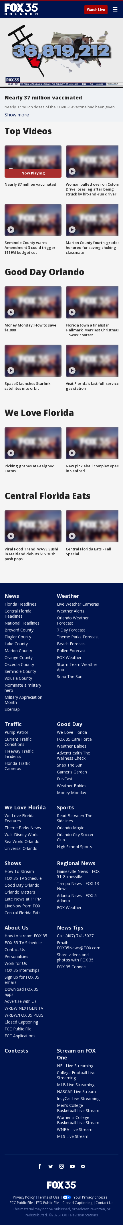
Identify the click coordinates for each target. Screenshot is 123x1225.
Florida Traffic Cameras (17, 766)
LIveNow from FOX (22, 906)
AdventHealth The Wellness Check (73, 755)
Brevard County (19, 630)
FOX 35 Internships (22, 970)
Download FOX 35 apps (21, 991)
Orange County (19, 657)
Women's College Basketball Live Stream (78, 1120)
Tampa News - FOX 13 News (78, 886)
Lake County (16, 643)
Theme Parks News (23, 827)
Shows (13, 863)
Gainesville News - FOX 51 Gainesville (78, 874)
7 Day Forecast (71, 630)
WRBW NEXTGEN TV (24, 1008)
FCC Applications (20, 1035)
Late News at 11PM (23, 899)
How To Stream (19, 871)
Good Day (69, 724)
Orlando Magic (70, 827)
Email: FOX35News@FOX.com (78, 945)
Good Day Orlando (22, 885)
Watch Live (96, 10)
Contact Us (15, 949)
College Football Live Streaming (76, 1075)
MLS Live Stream (72, 1136)
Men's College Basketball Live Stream (78, 1108)
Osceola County (19, 664)
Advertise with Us (21, 1001)
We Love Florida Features (20, 818)
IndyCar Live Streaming (78, 1098)
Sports (65, 807)
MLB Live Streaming (75, 1084)
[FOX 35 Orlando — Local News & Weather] (21, 9)
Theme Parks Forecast (78, 637)
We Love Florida (72, 732)
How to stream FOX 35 (26, 935)
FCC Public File (18, 1029)
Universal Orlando (21, 848)
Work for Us (16, 963)
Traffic (13, 724)
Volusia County (18, 678)
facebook (39, 1166)
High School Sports (74, 846)
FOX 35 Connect (72, 966)
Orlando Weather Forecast (73, 620)
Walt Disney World (22, 834)
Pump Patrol (16, 732)
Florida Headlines (20, 604)
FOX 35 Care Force (74, 739)
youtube (72, 1166)
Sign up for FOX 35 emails (22, 979)
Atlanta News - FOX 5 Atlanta (77, 898)
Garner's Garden (72, 772)
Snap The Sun (69, 676)
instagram (61, 1166)
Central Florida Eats (23, 912)
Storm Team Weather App (77, 667)
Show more (17, 115)
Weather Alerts (70, 611)
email (83, 1166)
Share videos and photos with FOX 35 (75, 957)
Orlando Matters (20, 892)
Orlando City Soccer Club (75, 837)
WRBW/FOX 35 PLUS (24, 1015)
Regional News (76, 863)
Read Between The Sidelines (74, 818)
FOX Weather (69, 657)
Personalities (16, 956)
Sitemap (12, 709)
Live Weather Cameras (78, 604)
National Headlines (22, 623)
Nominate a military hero (23, 687)
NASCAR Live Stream (76, 1091)
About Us (16, 927)
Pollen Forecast (71, 650)
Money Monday (71, 792)
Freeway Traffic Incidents (19, 753)
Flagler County (18, 637)
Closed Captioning (21, 1022)
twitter (50, 1166)
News (12, 595)
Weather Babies (71, 746)
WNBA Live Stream (74, 1129)
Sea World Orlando (22, 841)
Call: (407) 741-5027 (75, 935)
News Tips (70, 927)
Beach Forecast (71, 643)
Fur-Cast (65, 779)
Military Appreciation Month (23, 699)
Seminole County (20, 671)
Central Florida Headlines (18, 613)
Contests (16, 1050)
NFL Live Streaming (75, 1065)
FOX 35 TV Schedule (23, 878)
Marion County (18, 650)
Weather (68, 595)
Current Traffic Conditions (18, 741)
